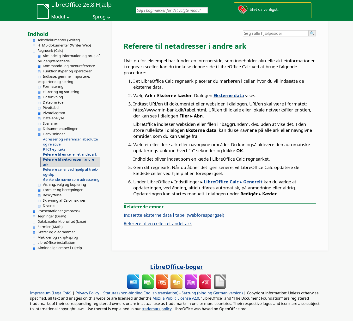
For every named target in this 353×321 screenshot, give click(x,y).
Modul (58, 17)
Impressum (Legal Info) (51, 293)
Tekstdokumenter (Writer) (58, 39)
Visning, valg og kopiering (64, 184)
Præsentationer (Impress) (58, 210)
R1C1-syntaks (54, 149)
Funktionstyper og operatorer (67, 71)
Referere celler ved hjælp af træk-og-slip (70, 172)
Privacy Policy (87, 293)
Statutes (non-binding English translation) (140, 293)
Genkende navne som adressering (71, 179)
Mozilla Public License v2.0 (175, 298)
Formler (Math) (50, 226)
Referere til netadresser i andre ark (68, 162)
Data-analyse (53, 118)
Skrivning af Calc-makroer (64, 200)
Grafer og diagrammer (56, 231)
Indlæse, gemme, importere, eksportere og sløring (64, 79)
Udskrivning (53, 96)
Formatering (53, 86)
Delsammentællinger (60, 128)
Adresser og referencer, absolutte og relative (70, 141)
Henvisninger (54, 133)
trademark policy (156, 308)
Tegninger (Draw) (51, 216)
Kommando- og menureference (69, 65)
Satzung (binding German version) (212, 293)
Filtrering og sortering (61, 91)
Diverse (49, 205)
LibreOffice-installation (56, 242)
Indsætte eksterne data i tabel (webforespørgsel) (174, 215)
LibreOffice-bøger (176, 267)
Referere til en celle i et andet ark (70, 154)
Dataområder (54, 102)
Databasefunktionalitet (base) (61, 221)
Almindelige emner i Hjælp (59, 247)
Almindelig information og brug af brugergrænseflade (69, 58)
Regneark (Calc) (50, 50)
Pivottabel (51, 107)
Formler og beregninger (63, 189)
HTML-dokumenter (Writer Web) (64, 45)
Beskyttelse (52, 195)
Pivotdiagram (54, 112)
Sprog (99, 17)
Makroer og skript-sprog (57, 237)
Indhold (38, 33)
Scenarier (50, 123)
